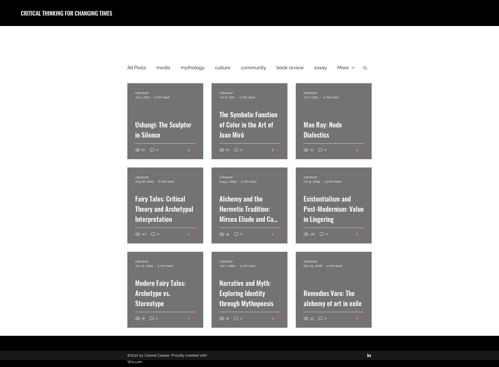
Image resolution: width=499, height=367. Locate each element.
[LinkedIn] (369, 355)
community (253, 67)
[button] (365, 68)
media (163, 67)
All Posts (136, 67)
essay (320, 67)
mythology (193, 67)
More (343, 67)
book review (290, 67)
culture (223, 67)
